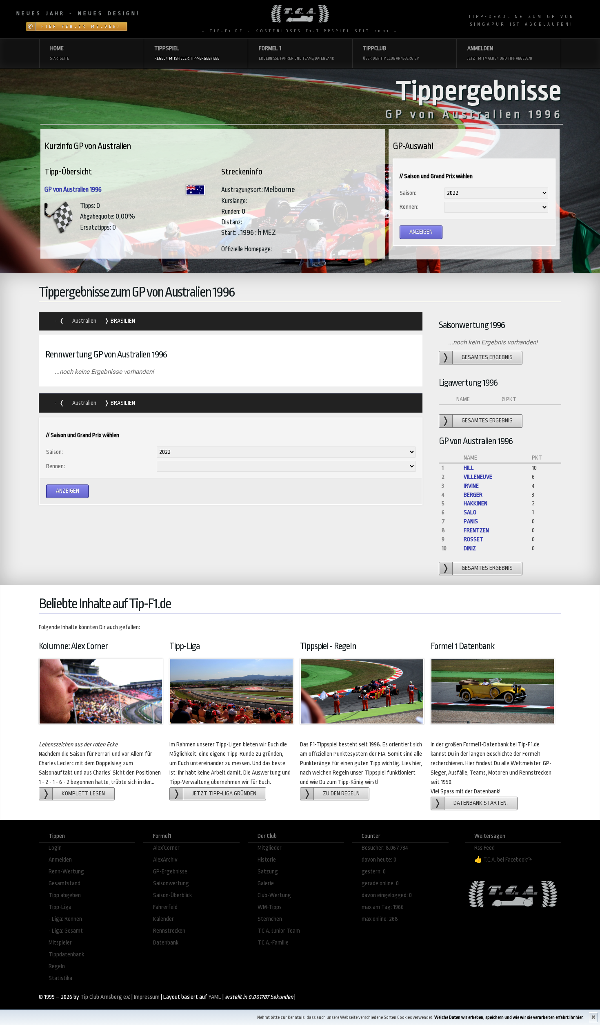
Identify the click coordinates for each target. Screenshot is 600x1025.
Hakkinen (475, 503)
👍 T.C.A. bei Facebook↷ (503, 859)
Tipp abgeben (65, 895)
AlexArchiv (165, 859)
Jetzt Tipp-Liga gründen (224, 793)
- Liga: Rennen (65, 919)
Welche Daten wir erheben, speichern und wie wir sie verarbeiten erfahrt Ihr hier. (509, 1017)
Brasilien (122, 320)
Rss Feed (484, 847)
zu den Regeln (341, 793)
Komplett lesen (83, 793)
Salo (470, 512)
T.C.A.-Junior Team (279, 930)
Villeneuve (478, 476)
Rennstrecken (169, 930)
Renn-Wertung (66, 871)
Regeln (57, 966)
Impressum (147, 997)
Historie (267, 859)
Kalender (163, 919)
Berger (473, 494)
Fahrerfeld (165, 907)
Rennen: (409, 206)
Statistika (60, 978)
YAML (215, 997)
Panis (471, 521)
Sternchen (270, 919)
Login (55, 847)
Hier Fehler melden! (81, 27)
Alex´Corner (166, 847)
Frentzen (476, 530)
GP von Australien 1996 (73, 189)
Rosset (473, 539)
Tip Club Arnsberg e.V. (105, 997)
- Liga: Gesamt (66, 930)
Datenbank (165, 942)
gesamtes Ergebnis (487, 357)
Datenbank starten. (480, 802)
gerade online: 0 (380, 883)
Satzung (268, 871)
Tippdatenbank (66, 954)
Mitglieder (270, 847)
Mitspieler (60, 942)
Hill (469, 467)
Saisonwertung (171, 883)
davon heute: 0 (379, 859)
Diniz (470, 548)
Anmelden (60, 859)
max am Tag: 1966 (383, 907)
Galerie (266, 883)
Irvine (471, 485)
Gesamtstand (64, 883)
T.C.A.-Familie (273, 942)
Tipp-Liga (60, 907)
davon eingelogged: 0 (387, 895)
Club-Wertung (274, 895)
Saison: (408, 193)
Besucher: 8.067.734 (385, 847)
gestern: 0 (374, 871)
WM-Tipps (270, 907)
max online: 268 (380, 919)
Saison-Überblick (172, 895)
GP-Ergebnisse (170, 871)
